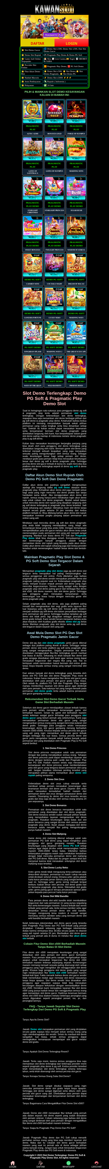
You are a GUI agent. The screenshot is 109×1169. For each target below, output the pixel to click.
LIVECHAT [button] (96, 1166)
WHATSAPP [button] (69, 1166)
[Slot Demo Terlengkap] (54, 13)
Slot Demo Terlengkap (55, 1155)
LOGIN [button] (71, 43)
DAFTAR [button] (37, 43)
